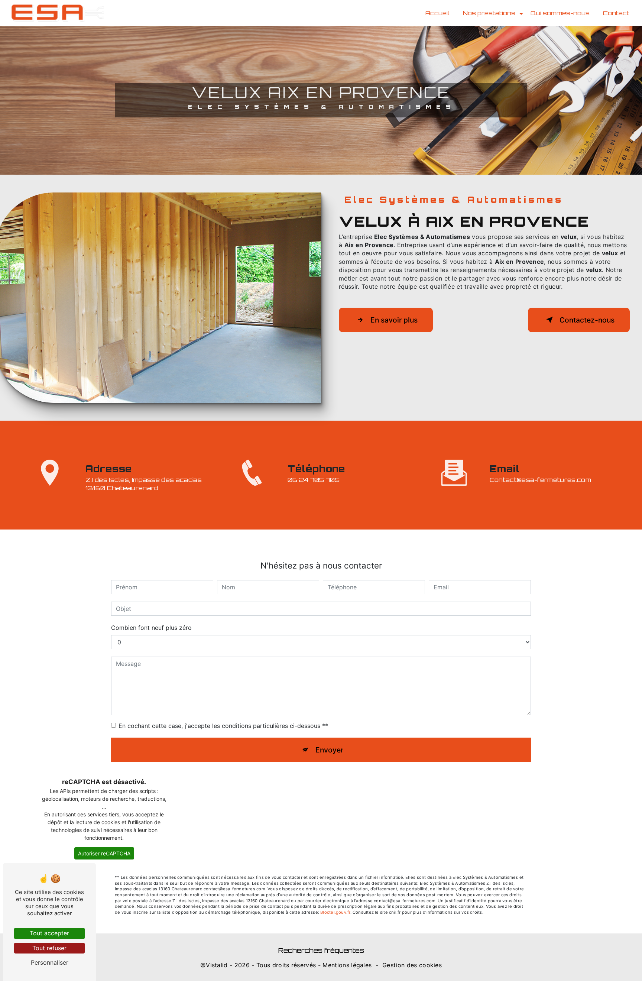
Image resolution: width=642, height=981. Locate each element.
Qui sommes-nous (560, 13)
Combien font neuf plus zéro (151, 627)
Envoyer (329, 749)
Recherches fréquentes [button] (321, 950)
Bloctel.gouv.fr (335, 912)
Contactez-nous (587, 319)
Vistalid (217, 965)
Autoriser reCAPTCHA (104, 853)
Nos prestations (489, 13)
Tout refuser (49, 948)
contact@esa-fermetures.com (540, 479)
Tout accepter (49, 933)
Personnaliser (49, 962)
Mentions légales (347, 965)
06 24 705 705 (314, 479)
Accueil (437, 13)
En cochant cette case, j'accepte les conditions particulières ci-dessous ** (223, 725)
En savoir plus (394, 319)
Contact (616, 13)
